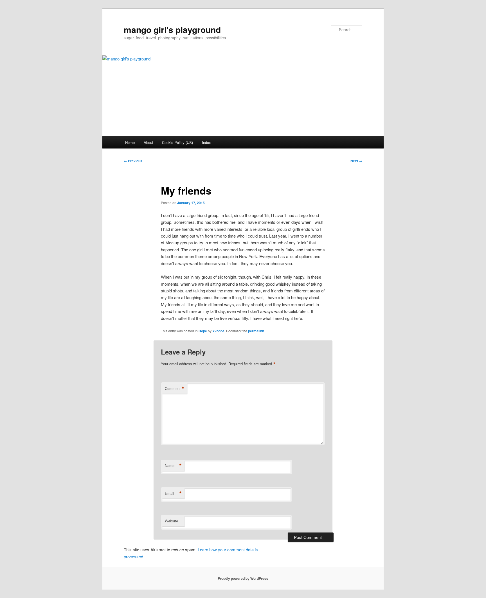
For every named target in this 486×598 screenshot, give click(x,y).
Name (173, 465)
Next (356, 160)
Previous (133, 160)
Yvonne (218, 330)
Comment (174, 388)
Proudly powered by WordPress (243, 578)
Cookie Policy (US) (177, 142)
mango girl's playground (172, 29)
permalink (256, 330)
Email (173, 493)
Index (206, 142)
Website (171, 520)
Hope (203, 330)
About (148, 142)
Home (130, 142)
